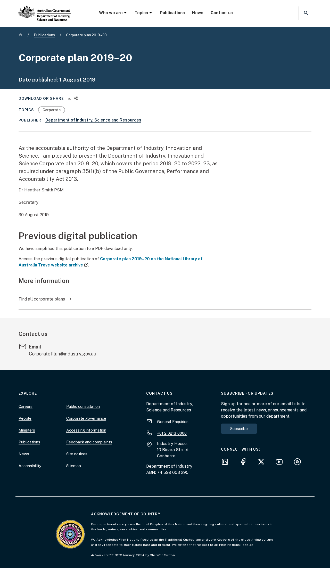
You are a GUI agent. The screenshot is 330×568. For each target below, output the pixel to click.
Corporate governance (86, 418)
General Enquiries (172, 421)
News (197, 12)
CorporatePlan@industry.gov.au (62, 353)
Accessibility (30, 466)
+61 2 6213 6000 (172, 433)
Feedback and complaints (89, 442)
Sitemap (73, 466)
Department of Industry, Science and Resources (93, 120)
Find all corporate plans (42, 299)
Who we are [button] (111, 12)
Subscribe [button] (239, 428)
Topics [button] (141, 12)
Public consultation (83, 406)
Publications (172, 12)
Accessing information (86, 430)
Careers (25, 406)
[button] (305, 13)
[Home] (44, 9)
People (25, 418)
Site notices (76, 454)
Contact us (222, 12)
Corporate (52, 110)
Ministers (27, 430)
